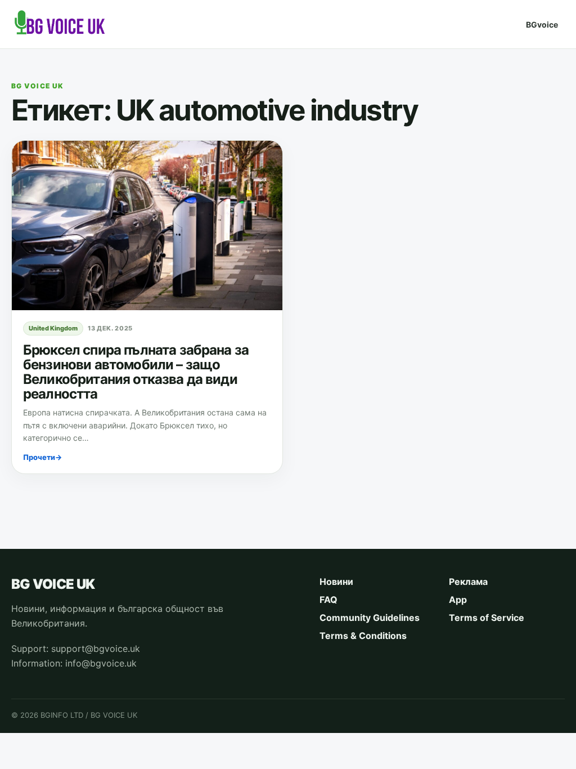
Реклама (468, 581)
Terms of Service (486, 617)
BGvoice (542, 24)
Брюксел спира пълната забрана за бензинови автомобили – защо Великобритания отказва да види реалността (136, 372)
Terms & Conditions (363, 635)
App (458, 599)
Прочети (42, 457)
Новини (336, 581)
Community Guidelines (370, 617)
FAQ (329, 599)
